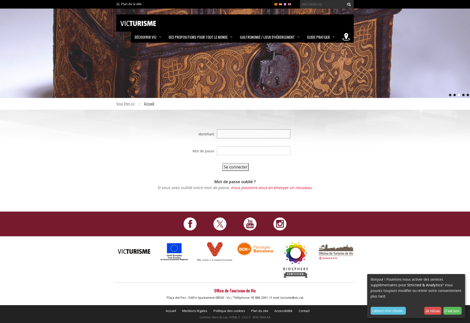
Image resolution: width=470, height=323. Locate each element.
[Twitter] (219, 223)
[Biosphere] (295, 259)
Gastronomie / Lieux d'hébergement (267, 37)
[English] (289, 3)
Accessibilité (283, 311)
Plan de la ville (131, 4)
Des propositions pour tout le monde (198, 37)
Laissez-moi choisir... (388, 310)
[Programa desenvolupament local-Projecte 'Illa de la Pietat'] (174, 251)
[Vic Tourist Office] (336, 251)
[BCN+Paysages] (255, 248)
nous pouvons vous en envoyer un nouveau (271, 187)
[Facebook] (190, 223)
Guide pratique (318, 37)
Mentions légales (194, 311)
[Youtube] (250, 223)
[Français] (285, 3)
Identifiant (206, 134)
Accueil (149, 104)
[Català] (276, 3)
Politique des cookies (229, 311)
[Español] (280, 3)
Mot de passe (203, 151)
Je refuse (432, 310)
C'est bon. (452, 310)
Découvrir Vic (145, 37)
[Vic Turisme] (138, 22)
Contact (304, 311)
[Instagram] (279, 223)
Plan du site (259, 311)
